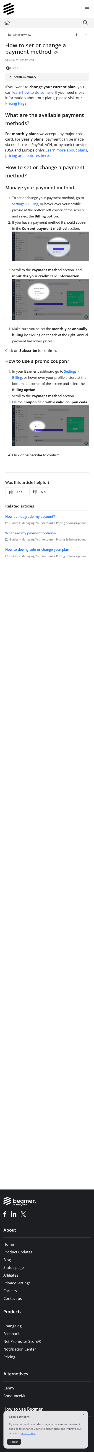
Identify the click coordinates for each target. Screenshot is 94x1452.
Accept (14, 1442)
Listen (14, 68)
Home (8, 1244)
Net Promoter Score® (22, 1341)
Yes (19, 492)
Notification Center (19, 1349)
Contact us (12, 1298)
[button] (83, 1440)
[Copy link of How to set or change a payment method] (56, 52)
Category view (21, 35)
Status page (13, 1267)
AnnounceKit (14, 1395)
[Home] (8, 9)
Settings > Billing (25, 204)
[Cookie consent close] (83, 1415)
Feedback (11, 1333)
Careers (10, 1290)
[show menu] (87, 9)
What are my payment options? (30, 533)
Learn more (28, 1433)
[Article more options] (85, 35)
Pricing (9, 1356)
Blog (7, 1259)
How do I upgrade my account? (30, 516)
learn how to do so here (32, 92)
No (43, 492)
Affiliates (10, 1275)
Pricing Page (15, 103)
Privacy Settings (17, 1282)
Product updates (17, 1252)
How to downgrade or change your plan (37, 549)
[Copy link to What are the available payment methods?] (36, 123)
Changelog (12, 1325)
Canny (8, 1388)
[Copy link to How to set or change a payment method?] (33, 176)
